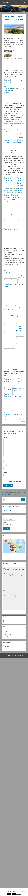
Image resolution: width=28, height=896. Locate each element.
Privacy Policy (6, 646)
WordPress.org (8, 636)
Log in (6, 631)
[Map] (14, 546)
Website (5, 472)
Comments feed (8, 634)
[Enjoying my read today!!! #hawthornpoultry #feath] (14, 600)
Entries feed (8, 633)
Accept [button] (9, 894)
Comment (6, 437)
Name (5, 459)
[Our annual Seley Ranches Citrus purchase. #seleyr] (14, 578)
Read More (18, 894)
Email (5, 465)
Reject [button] (14, 894)
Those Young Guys (8, 3)
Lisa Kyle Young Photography (10, 510)
